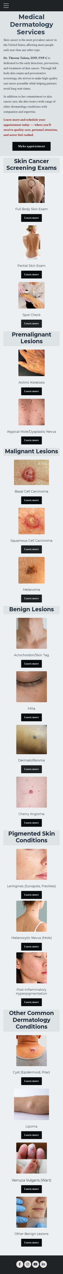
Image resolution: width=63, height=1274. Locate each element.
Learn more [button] (31, 218)
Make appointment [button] (31, 146)
